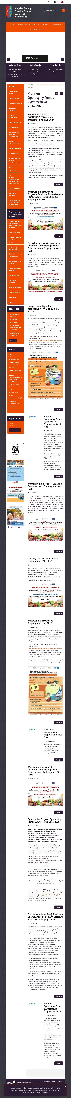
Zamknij (45, 1092)
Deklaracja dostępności (44, 1081)
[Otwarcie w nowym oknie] (15, 449)
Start (37, 84)
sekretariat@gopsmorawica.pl (18, 426)
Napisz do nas (14, 430)
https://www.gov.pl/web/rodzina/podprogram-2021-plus (44, 340)
